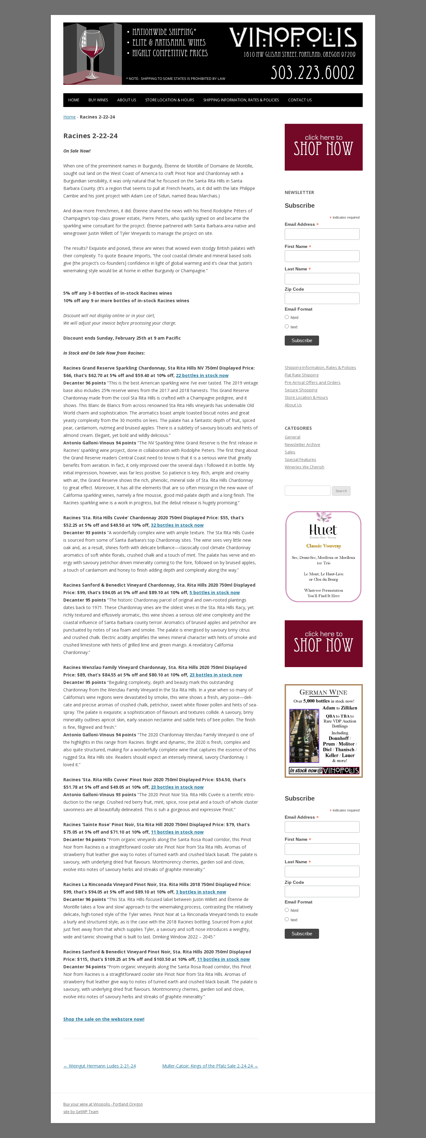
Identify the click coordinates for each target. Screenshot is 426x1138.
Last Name (298, 269)
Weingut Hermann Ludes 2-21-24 (99, 1066)
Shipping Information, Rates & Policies (241, 100)
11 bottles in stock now (177, 832)
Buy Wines (98, 100)
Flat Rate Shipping (301, 375)
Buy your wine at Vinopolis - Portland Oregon (103, 1104)
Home (73, 100)
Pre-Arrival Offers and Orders (313, 382)
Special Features (300, 459)
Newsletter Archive (302, 444)
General (292, 437)
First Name (298, 246)
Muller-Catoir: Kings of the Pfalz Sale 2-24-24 (210, 1066)
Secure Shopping (301, 390)
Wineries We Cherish (304, 467)
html (294, 317)
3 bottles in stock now (201, 892)
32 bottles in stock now (177, 525)
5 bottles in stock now (215, 592)
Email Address (302, 224)
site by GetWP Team (81, 1111)
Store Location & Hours (169, 100)
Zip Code (294, 289)
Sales (290, 452)
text (294, 327)
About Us (126, 100)
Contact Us (300, 100)
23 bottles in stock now (216, 675)
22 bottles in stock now (202, 375)
